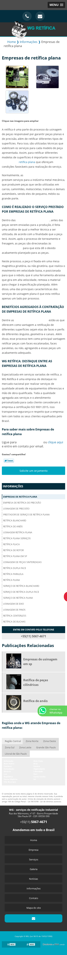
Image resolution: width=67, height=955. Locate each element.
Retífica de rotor (13, 550)
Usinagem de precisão (16, 508)
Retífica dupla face (14, 568)
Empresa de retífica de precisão (22, 502)
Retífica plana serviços (17, 538)
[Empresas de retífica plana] (17, 77)
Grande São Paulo (46, 747)
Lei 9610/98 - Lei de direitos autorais (44, 801)
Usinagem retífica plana (17, 532)
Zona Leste (25, 747)
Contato (33, 898)
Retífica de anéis (13, 526)
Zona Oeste (49, 741)
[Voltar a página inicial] (33, 29)
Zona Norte (32, 741)
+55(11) (33, 822)
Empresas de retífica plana (20, 496)
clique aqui (55, 442)
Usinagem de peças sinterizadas (22, 562)
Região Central (13, 741)
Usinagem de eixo (13, 603)
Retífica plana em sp (15, 556)
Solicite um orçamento (33, 470)
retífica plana (27, 162)
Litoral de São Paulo (16, 753)
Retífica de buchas (14, 621)
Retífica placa (11, 544)
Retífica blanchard (14, 520)
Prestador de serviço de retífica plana (26, 514)
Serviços (33, 859)
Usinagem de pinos (14, 609)
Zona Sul (9, 747)
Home (33, 840)
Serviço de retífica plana (18, 597)
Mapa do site (33, 907)
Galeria (33, 869)
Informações (13, 486)
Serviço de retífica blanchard (21, 586)
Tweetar (9, 460)
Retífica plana (11, 580)
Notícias (33, 878)
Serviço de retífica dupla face (21, 591)
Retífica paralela (13, 574)
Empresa (33, 849)
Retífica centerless (14, 615)
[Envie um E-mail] (40, 16)
